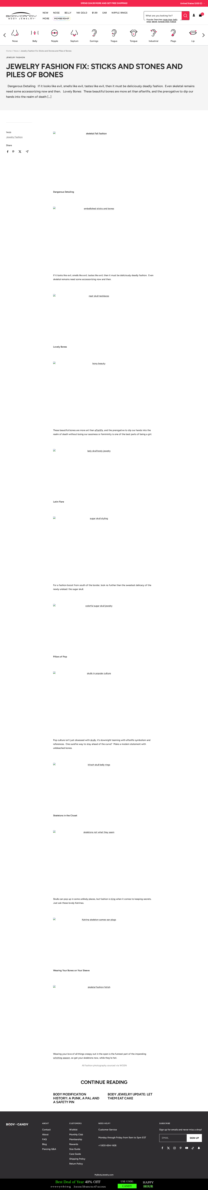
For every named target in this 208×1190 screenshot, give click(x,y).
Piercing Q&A (49, 1149)
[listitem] (7, 151)
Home (9, 51)
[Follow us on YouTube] (187, 1148)
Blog (44, 1144)
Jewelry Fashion (15, 57)
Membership (75, 1139)
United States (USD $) (191, 3)
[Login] (193, 16)
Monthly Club (76, 1134)
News (16, 51)
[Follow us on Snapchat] (199, 1148)
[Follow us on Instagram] (174, 1148)
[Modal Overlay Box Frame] (104, 1184)
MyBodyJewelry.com (104, 1175)
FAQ (44, 1139)
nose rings (167, 19)
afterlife (99, 430)
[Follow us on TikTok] (193, 1148)
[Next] (203, 35)
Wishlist (73, 1129)
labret (154, 21)
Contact (46, 1129)
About (45, 1134)
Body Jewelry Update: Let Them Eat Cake (130, 1096)
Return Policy (76, 1163)
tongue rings (163, 21)
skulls (93, 740)
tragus (173, 21)
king (113, 899)
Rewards (73, 1144)
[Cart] (200, 16)
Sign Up (194, 1138)
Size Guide (74, 1149)
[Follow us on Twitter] (168, 1148)
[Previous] (5, 35)
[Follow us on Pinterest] (181, 1148)
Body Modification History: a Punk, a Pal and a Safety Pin (76, 1098)
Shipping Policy (77, 1158)
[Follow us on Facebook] (162, 1148)
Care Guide (75, 1154)
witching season (61, 1058)
